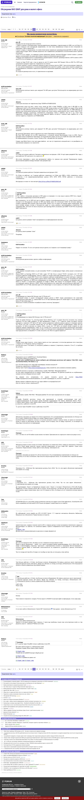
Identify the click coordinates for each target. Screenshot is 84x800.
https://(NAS (79, 377)
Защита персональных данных (30, 793)
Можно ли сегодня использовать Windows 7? (14, 699)
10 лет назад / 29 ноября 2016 (24, 39)
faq (15, 17)
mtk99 (19, 223)
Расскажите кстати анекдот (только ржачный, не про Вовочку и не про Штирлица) (23, 683)
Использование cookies (7, 793)
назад (9, 29)
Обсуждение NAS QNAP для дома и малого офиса (21, 9)
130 (31, 29)
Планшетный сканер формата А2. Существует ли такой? (16, 766)
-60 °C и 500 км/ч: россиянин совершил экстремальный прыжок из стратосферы (22, 741)
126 (19, 29)
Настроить (65, 798)
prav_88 (20, 75)
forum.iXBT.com (33, 796)
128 (25, 29)
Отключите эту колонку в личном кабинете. (12, 772)
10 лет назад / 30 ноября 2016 (24, 267)
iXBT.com (4, 796)
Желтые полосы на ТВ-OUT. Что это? (12, 757)
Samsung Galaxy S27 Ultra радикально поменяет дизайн (17, 745)
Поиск (24, 792)
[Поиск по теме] (79, 30)
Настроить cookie (18, 793)
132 (37, 29)
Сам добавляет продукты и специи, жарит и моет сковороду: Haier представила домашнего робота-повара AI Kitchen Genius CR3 (34, 736)
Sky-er (9, 17)
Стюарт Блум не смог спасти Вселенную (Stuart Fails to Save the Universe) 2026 (22, 704)
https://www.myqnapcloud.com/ (37, 368)
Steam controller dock (10, 724)
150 (59, 29)
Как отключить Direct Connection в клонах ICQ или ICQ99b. (17, 760)
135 (45, 29)
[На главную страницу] (6, 2)
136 (48, 29)
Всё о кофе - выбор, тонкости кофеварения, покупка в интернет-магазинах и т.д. (22, 701)
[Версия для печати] (77, 30)
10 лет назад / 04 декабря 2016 (24, 414)
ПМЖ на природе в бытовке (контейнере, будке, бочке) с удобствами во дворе (22, 710)
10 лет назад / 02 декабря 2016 (24, 354)
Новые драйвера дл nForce (10, 769)
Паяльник (6, 708)
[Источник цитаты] (17, 397)
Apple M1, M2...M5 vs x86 (9, 690)
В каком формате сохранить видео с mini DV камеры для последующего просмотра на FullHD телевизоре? (28, 681)
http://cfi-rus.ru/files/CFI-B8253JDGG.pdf (50, 181)
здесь (14, 14)
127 (22, 29)
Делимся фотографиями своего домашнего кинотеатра (17, 706)
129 (28, 29)
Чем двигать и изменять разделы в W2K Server (14, 759)
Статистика (31, 792)
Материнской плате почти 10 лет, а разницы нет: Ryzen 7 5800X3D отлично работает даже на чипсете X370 (28, 743)
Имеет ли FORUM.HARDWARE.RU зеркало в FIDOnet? (15, 755)
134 (43, 29)
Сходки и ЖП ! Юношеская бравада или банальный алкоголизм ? (19, 753)
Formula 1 (6, 697)
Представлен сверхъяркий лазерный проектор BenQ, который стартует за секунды (23, 746)
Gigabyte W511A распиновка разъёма (13, 726)
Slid (19, 589)
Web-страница (4, 198)
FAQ (27, 792)
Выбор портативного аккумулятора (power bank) (15, 685)
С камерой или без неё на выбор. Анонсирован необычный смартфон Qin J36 (22, 748)
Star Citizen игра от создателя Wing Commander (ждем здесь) (18, 686)
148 (53, 29)
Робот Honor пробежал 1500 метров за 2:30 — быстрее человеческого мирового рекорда (24, 731)
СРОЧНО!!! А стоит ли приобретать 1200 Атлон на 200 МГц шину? (18, 768)
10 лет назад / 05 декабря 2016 (24, 593)
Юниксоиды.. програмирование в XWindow (13, 762)
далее (62, 29)
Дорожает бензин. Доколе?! (10, 712)
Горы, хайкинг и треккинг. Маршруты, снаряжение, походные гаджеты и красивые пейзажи (26, 722)
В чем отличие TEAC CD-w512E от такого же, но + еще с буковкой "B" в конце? (21, 764)
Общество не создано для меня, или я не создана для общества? (19, 692)
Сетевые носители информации (7, 6)
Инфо (80, 39)
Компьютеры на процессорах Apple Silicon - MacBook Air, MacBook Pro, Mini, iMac (22, 703)
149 (56, 29)
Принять (57, 798)
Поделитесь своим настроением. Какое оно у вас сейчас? (17, 694)
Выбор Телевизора (8, 714)
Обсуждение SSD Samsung (10, 695)
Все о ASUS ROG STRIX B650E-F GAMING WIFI (15, 720)
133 (40, 29)
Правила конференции (16, 792)
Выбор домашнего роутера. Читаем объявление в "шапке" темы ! (19, 688)
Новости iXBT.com (6, 729)
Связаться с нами (6, 792)
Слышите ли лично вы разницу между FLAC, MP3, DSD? (16, 715)
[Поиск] (72, 2)
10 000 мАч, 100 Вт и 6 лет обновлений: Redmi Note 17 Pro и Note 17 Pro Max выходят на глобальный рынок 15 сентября (31, 739)
